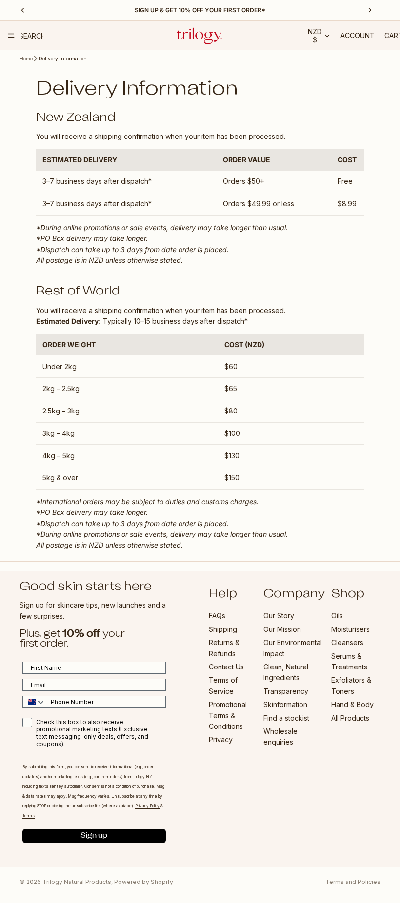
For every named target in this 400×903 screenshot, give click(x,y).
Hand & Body (352, 704)
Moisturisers (350, 629)
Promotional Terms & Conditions (228, 715)
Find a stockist (286, 718)
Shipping (223, 629)
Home (26, 58)
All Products (350, 718)
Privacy (221, 739)
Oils (337, 615)
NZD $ (315, 35)
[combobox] (34, 701)
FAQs (217, 615)
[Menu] (11, 35)
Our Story (278, 615)
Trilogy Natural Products (76, 881)
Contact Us (226, 667)
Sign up (93, 836)
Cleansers (347, 642)
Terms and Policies (352, 881)
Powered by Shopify (143, 881)
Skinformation (285, 704)
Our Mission (282, 629)
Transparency (285, 691)
